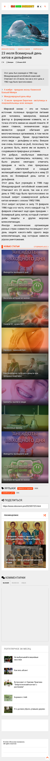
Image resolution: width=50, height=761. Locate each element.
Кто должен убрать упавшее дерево (29, 709)
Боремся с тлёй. (20, 697)
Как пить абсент (21, 670)
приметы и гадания (24, 49)
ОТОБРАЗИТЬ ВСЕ (40, 247)
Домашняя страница (8, 49)
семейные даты (38, 49)
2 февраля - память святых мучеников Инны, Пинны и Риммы (23, 537)
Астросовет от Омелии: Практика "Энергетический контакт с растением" (28, 684)
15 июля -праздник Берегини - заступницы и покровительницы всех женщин (24, 101)
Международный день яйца (17, 96)
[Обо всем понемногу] (22, 6)
